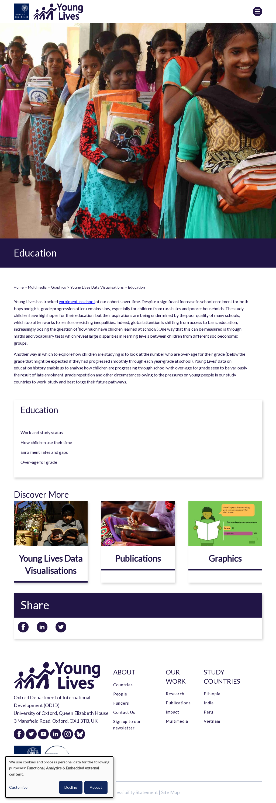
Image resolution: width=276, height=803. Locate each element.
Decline (70, 787)
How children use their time (46, 442)
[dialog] (59, 777)
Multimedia (37, 287)
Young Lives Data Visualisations (97, 287)
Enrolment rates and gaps (44, 452)
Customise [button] (18, 787)
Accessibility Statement (133, 792)
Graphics (58, 287)
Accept (96, 787)
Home (19, 287)
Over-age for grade (38, 461)
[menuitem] (141, 432)
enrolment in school (77, 301)
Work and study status (41, 432)
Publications (138, 558)
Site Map (170, 792)
